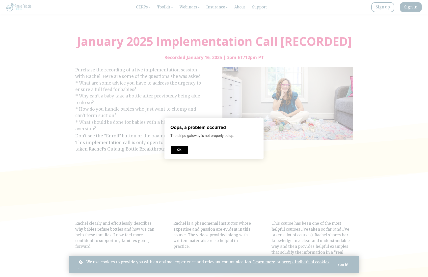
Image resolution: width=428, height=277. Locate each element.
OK (179, 150)
